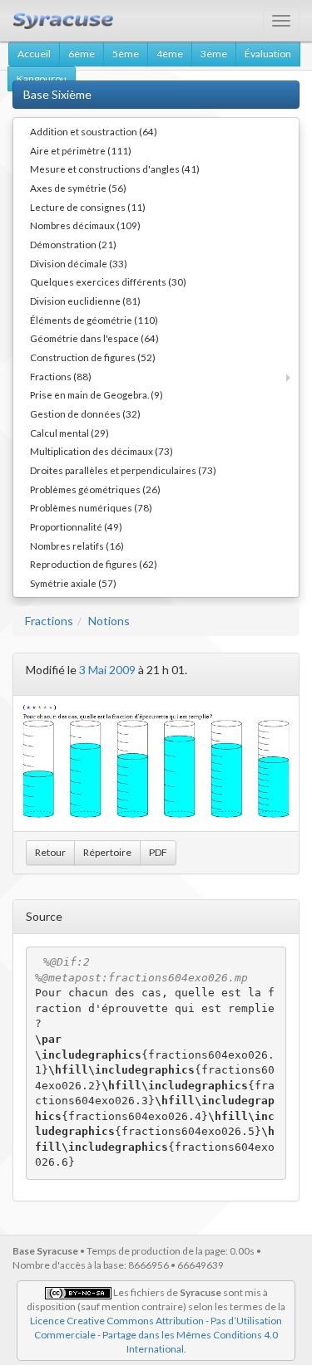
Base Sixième (57, 94)
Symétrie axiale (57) (73, 583)
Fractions (49, 621)
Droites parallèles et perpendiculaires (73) (123, 470)
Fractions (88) (61, 376)
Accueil (34, 53)
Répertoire (107, 852)
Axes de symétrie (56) (78, 187)
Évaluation (268, 53)
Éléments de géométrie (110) (94, 319)
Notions (109, 621)
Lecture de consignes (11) (88, 207)
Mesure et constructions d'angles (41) (115, 168)
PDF (158, 852)
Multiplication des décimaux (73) (101, 451)
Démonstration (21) (73, 244)
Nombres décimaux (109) (85, 225)
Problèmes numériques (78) (91, 507)
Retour (50, 852)
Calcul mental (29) (69, 432)
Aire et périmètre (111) (80, 150)
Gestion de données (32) (85, 413)
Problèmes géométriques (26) (95, 489)
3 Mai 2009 (107, 670)
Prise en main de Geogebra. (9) (96, 394)
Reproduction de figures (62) (93, 564)
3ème (214, 53)
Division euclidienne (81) (85, 300)
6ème (81, 53)
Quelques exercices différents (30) (108, 281)
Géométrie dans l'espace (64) (94, 338)
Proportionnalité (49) (76, 526)
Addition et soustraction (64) (93, 131)
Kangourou (42, 78)
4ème (169, 53)
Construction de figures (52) (93, 357)
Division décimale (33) (78, 263)
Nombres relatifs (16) (77, 545)
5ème (125, 53)
